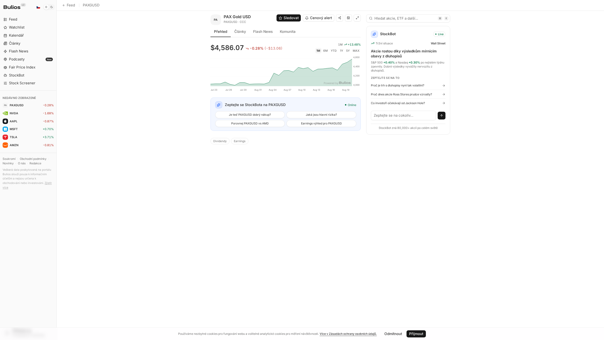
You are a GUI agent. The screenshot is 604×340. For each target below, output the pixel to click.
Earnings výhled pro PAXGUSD (321, 123)
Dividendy (220, 141)
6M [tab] (325, 50)
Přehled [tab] (220, 31)
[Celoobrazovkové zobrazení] (357, 17)
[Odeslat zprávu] (442, 116)
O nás (21, 163)
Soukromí (9, 159)
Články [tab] (240, 31)
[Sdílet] (339, 17)
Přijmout (416, 334)
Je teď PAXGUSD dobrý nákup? (250, 114)
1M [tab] (318, 50)
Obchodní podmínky (33, 159)
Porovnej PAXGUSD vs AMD (250, 123)
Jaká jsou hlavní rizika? (321, 114)
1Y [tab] (341, 50)
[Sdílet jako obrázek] (348, 17)
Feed (71, 5)
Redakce (35, 163)
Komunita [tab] (288, 31)
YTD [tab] (334, 50)
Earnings (239, 141)
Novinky (8, 163)
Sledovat (291, 18)
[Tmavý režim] (49, 7)
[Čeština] (38, 7)
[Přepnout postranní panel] (56, 170)
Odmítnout (393, 334)
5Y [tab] (348, 50)
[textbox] (403, 115)
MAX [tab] (356, 50)
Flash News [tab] (263, 31)
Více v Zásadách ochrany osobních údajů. (348, 334)
